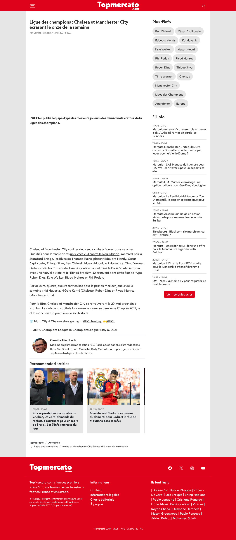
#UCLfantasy (92, 321)
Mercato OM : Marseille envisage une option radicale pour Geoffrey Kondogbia (179, 183)
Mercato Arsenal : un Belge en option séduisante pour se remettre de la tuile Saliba (177, 217)
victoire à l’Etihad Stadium (73, 273)
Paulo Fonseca (190, 513)
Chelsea (184, 76)
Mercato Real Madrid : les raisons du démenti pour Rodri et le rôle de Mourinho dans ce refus (113, 417)
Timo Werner (164, 76)
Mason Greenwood (164, 513)
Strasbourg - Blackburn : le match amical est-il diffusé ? (178, 233)
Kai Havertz (189, 40)
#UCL (111, 321)
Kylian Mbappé (180, 490)
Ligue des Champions (169, 94)
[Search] (203, 6)
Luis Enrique (174, 495)
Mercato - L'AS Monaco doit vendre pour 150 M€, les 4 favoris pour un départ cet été (178, 168)
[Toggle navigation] (32, 6)
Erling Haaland (195, 495)
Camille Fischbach (63, 340)
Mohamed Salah (184, 518)
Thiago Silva (184, 67)
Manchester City (166, 85)
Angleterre (162, 103)
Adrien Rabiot (161, 518)
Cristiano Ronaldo (189, 499)
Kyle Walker (163, 49)
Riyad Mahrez (184, 58)
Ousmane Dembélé (185, 509)
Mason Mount (186, 49)
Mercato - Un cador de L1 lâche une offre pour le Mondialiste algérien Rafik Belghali (178, 249)
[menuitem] (203, 6)
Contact (96, 490)
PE (132, 528)
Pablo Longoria (163, 499)
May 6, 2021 (108, 330)
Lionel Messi (159, 504)
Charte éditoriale (102, 499)
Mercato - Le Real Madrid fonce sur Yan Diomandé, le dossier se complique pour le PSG (178, 200)
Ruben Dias (162, 67)
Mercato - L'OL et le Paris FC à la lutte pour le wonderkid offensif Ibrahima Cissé (176, 267)
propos (98, 504)
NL (141, 528)
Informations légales (104, 495)
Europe (180, 103)
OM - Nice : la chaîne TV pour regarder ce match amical (179, 282)
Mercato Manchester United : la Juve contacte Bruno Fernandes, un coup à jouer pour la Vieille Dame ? (176, 150)
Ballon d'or (160, 490)
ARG (123, 528)
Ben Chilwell (163, 31)
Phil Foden (162, 58)
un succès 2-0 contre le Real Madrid (94, 254)
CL (128, 528)
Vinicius (198, 504)
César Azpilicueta (189, 31)
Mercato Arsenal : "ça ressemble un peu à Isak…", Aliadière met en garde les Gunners (179, 133)
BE (137, 528)
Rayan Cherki (160, 509)
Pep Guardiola (180, 504)
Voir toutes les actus (179, 294)
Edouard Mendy (165, 40)
